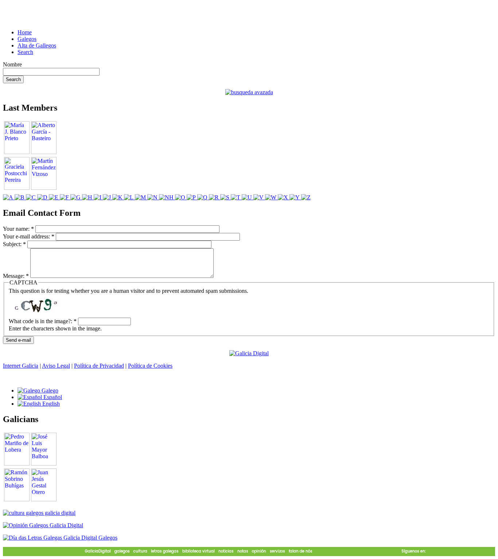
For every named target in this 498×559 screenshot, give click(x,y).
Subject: (14, 244)
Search (25, 52)
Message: (16, 276)
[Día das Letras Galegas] (60, 538)
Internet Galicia (20, 366)
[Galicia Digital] (249, 353)
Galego (49, 390)
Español (52, 397)
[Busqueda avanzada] (249, 92)
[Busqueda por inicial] (9, 197)
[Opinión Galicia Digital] (43, 525)
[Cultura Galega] (39, 513)
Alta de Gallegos (36, 45)
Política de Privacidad (99, 366)
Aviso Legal (56, 366)
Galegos (26, 39)
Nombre (12, 64)
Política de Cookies (150, 366)
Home (24, 32)
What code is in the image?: (43, 321)
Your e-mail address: (28, 236)
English (50, 404)
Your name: (18, 229)
